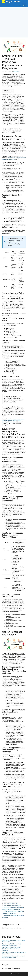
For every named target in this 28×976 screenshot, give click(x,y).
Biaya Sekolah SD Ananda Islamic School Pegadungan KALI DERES (13, 956)
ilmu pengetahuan (9, 905)
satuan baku (20, 907)
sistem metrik (16, 909)
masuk (10, 928)
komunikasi (17, 905)
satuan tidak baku (7, 909)
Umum (16, 903)
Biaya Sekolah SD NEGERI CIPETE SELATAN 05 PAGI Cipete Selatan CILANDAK (11, 949)
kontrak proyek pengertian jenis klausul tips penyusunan (14, 158)
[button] (20, 5)
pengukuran (5, 907)
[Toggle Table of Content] (11, 91)
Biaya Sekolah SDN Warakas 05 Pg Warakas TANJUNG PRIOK (11, 944)
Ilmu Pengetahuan (9, 903)
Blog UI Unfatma (13, 2)
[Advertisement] (14, 22)
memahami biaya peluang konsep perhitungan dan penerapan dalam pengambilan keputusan (13, 420)
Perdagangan (12, 907)
